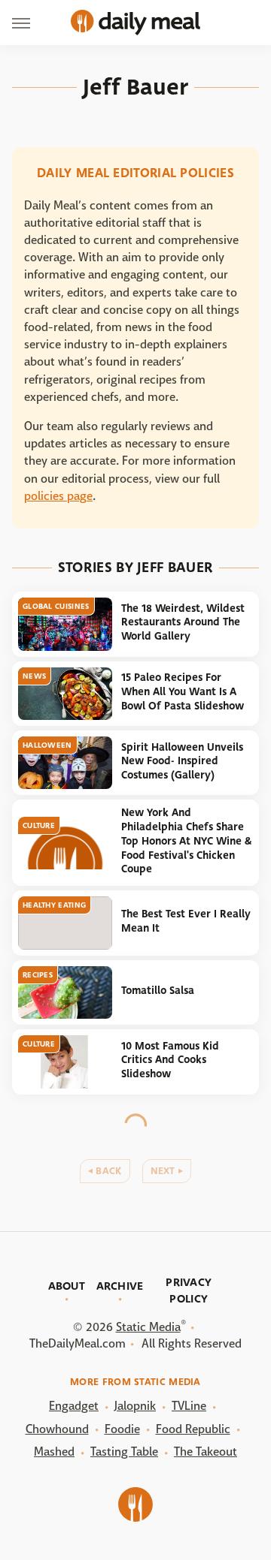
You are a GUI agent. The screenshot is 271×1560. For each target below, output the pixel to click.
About (67, 1286)
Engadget (74, 1406)
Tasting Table (124, 1451)
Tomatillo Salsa (157, 990)
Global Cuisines (56, 606)
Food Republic (193, 1429)
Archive (120, 1286)
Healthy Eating (54, 905)
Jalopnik (135, 1406)
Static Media (148, 1327)
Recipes (38, 974)
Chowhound (57, 1429)
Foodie (122, 1429)
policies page (58, 496)
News (34, 676)
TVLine (189, 1406)
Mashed (54, 1451)
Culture (39, 825)
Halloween (47, 745)
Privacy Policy (189, 1290)
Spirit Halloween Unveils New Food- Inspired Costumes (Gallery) (182, 761)
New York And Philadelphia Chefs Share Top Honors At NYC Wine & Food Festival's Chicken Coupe (186, 841)
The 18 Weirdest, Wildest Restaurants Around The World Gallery (183, 622)
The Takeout (205, 1451)
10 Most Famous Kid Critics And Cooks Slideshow (170, 1060)
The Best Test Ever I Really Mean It (186, 921)
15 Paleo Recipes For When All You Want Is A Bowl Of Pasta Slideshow (182, 691)
